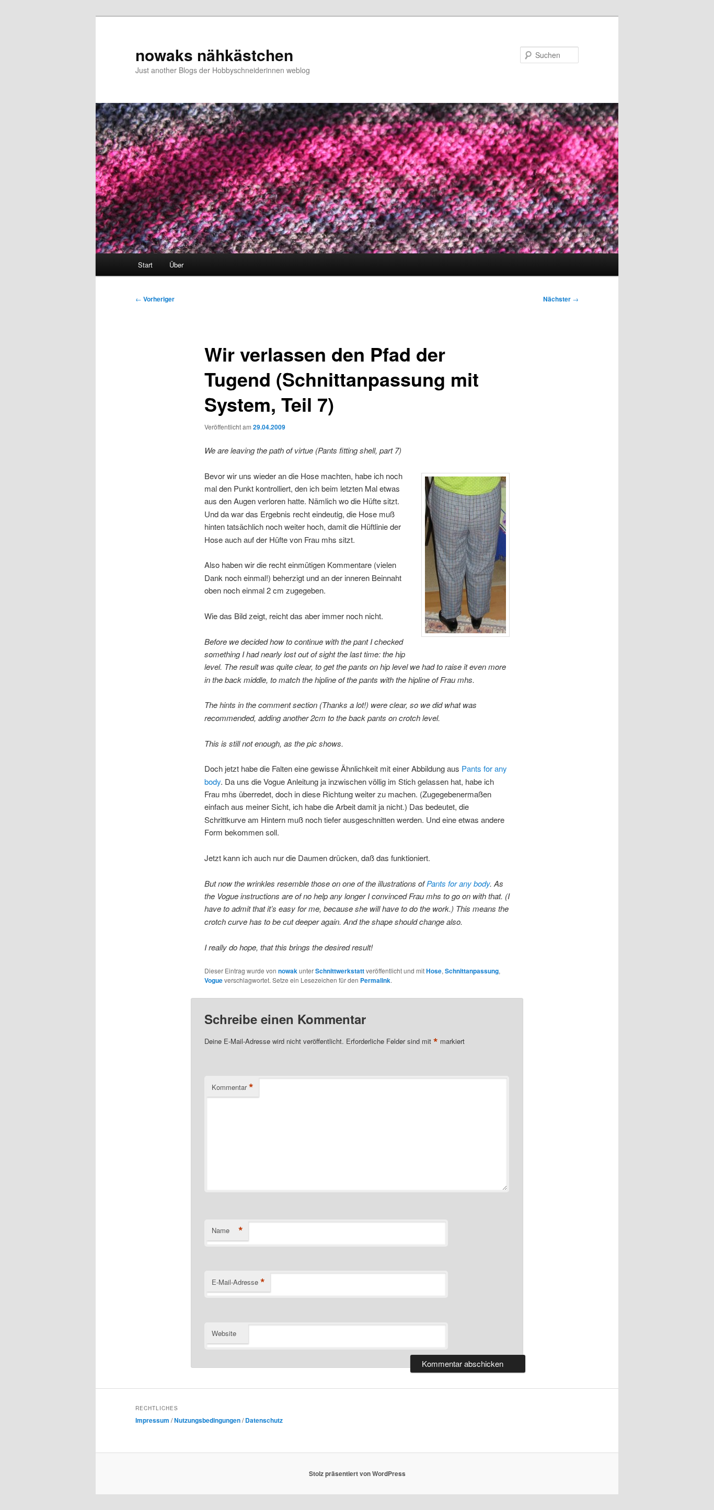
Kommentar (233, 1087)
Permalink (375, 980)
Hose (434, 970)
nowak (287, 970)
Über (176, 265)
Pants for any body (458, 883)
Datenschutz (264, 1420)
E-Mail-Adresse (238, 1282)
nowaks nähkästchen (214, 54)
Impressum (152, 1420)
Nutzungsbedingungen (207, 1420)
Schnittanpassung (472, 970)
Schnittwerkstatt (339, 970)
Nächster (561, 299)
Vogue (213, 980)
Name (227, 1230)
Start (145, 265)
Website (224, 1333)
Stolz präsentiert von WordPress (357, 1473)
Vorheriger (155, 299)
